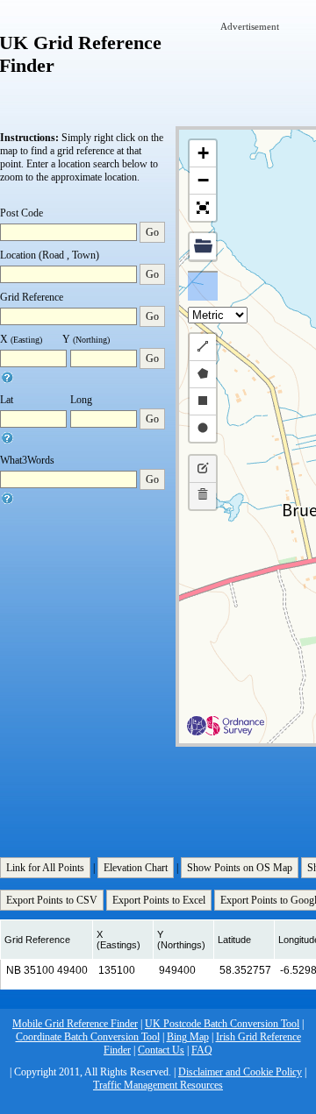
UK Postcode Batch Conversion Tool (222, 1024)
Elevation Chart (136, 868)
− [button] (203, 180)
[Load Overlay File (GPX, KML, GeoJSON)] (203, 246)
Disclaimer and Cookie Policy (240, 1072)
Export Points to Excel (158, 900)
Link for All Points (45, 868)
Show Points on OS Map (239, 868)
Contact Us (161, 1050)
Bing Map (188, 1037)
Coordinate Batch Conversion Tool (88, 1037)
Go (152, 232)
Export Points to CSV (51, 900)
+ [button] (203, 153)
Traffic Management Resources (158, 1085)
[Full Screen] (203, 208)
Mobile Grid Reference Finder (75, 1024)
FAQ (201, 1050)
